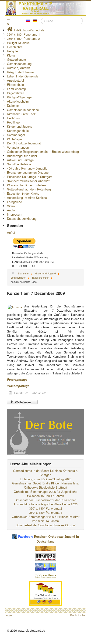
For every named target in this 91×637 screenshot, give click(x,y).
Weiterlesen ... (24, 402)
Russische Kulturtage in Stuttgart (29, 176)
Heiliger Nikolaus (18, 42)
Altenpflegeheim (18, 101)
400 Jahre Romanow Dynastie (27, 168)
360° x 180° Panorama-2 (23, 38)
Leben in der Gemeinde (22, 76)
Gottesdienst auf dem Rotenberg (29, 189)
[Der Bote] (45, 431)
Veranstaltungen (18, 147)
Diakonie (13, 105)
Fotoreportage (17, 379)
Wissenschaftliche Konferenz (26, 185)
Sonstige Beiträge (19, 164)
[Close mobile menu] (8, 24)
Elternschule (15, 84)
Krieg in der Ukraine (20, 72)
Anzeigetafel (15, 80)
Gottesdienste (16, 59)
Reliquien (13, 51)
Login (8, 615)
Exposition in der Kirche (23, 193)
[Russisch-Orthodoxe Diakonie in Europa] (45, 575)
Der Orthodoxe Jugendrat (24, 143)
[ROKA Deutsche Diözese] (45, 566)
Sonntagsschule (18, 130)
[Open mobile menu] (8, 20)
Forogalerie (14, 202)
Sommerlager (16, 135)
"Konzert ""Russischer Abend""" (28, 181)
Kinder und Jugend (19, 126)
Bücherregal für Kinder (22, 155)
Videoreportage (18, 386)
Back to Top (78, 615)
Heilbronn (13, 118)
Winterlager (14, 139)
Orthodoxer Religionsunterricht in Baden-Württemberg (43, 151)
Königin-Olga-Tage (19, 97)
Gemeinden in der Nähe (23, 109)
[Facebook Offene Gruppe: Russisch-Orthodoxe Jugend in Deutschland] (14, 535)
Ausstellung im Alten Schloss (27, 197)
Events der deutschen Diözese (28, 172)
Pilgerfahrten (15, 93)
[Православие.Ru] (45, 556)
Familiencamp (16, 89)
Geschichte (14, 47)
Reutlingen (14, 122)
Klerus (11, 55)
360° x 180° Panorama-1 (23, 34)
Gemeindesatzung (19, 63)
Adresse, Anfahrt (18, 68)
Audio (11, 210)
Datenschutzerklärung (21, 218)
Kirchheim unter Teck (21, 114)
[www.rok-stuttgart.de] (46, 8)
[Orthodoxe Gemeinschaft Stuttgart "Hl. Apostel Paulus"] (45, 548)
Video (11, 206)
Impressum (14, 214)
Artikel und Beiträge (20, 160)
